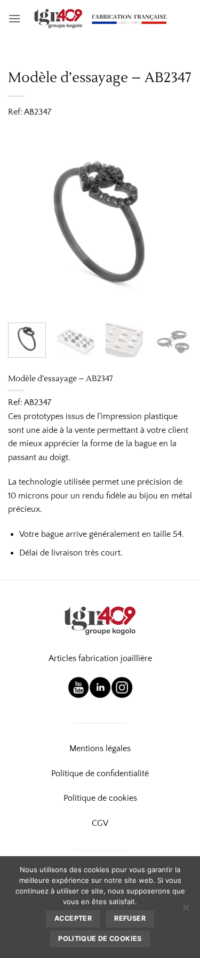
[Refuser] (185, 910)
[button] (14, 18)
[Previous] (25, 222)
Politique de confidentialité (100, 773)
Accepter (73, 918)
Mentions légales (100, 748)
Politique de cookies (100, 798)
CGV (100, 823)
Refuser (130, 918)
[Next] (175, 222)
